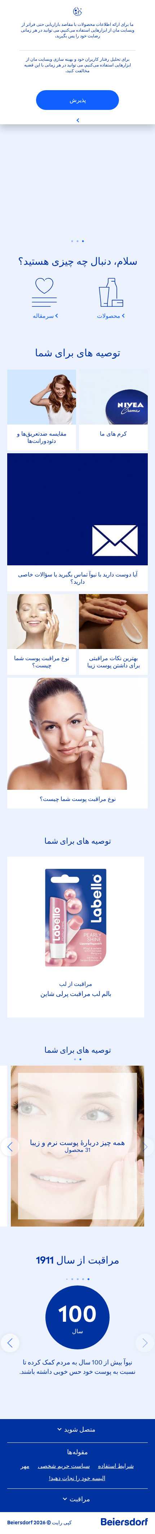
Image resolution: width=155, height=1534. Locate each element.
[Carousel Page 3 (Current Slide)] (72, 241)
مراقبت (79, 1499)
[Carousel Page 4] (72, 1279)
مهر (25, 1466)
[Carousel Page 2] (78, 241)
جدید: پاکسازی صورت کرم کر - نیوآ (77, 199)
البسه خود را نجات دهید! (77, 1478)
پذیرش (78, 100)
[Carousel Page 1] (83, 241)
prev (145, 1146)
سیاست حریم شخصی (64, 1466)
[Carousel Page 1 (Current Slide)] (80, 1059)
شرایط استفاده (116, 1466)
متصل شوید (79, 1429)
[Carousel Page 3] (78, 1279)
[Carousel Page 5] (66, 1279)
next (10, 1146)
